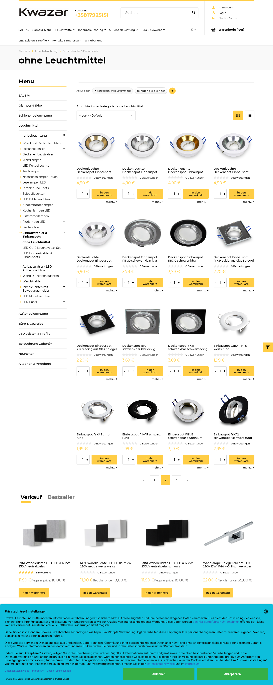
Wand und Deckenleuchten (42, 143)
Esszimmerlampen (36, 216)
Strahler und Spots (36, 188)
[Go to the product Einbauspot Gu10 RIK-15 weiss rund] (234, 321)
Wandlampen (32, 160)
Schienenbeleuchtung (35, 115)
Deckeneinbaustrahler (38, 154)
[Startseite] (44, 13)
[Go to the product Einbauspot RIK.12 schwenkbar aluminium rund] (188, 410)
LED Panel (30, 302)
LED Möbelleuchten (36, 296)
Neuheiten (26, 354)
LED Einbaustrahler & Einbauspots (37, 255)
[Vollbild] (249, 115)
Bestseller (61, 497)
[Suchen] (193, 12)
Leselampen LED (34, 182)
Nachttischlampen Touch (40, 177)
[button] (111, 202)
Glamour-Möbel (31, 105)
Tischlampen (31, 171)
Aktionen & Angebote (35, 364)
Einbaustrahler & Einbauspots (35, 234)
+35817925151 (92, 15)
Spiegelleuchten (34, 193)
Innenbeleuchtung (33, 135)
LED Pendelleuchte (36, 165)
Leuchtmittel (28, 125)
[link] (112, 91)
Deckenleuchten (34, 149)
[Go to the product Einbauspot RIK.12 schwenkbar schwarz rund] (234, 410)
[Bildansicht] (238, 115)
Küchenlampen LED (36, 210)
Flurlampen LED (34, 222)
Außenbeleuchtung (33, 313)
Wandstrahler (32, 281)
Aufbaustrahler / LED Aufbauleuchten (37, 268)
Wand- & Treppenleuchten (41, 276)
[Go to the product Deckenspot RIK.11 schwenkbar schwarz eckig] (188, 321)
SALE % (24, 95)
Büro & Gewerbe (31, 323)
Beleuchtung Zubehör (35, 344)
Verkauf (31, 497)
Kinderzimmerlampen (38, 205)
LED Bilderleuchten (36, 199)
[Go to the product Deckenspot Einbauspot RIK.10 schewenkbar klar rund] (142, 233)
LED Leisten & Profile (34, 333)
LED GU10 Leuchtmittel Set (42, 248)
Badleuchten (31, 227)
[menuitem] (24, 29)
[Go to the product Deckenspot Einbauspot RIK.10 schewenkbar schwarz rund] (188, 233)
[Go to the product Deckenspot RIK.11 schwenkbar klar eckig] (142, 321)
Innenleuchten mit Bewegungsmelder (36, 288)
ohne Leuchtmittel (36, 242)
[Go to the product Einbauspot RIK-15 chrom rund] (97, 410)
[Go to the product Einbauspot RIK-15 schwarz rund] (142, 410)
